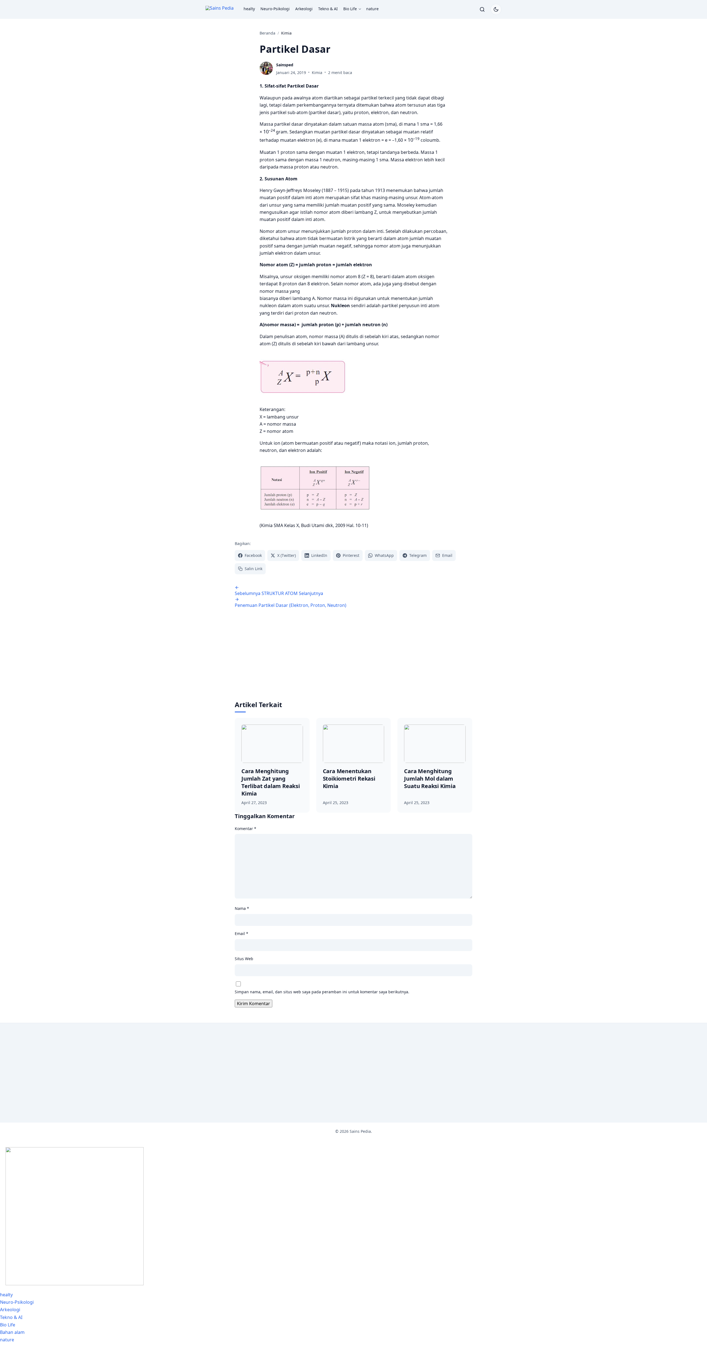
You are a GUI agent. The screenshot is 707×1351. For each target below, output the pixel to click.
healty (249, 8)
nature (372, 8)
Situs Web (244, 958)
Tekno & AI (328, 8)
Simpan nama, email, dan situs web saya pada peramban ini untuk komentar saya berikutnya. (322, 991)
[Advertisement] (353, 658)
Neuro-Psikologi (275, 8)
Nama (242, 908)
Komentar (245, 828)
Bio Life (350, 8)
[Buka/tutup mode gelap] (496, 9)
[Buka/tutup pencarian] (482, 9)
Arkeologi (304, 8)
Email (241, 933)
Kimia (317, 72)
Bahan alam (12, 1332)
